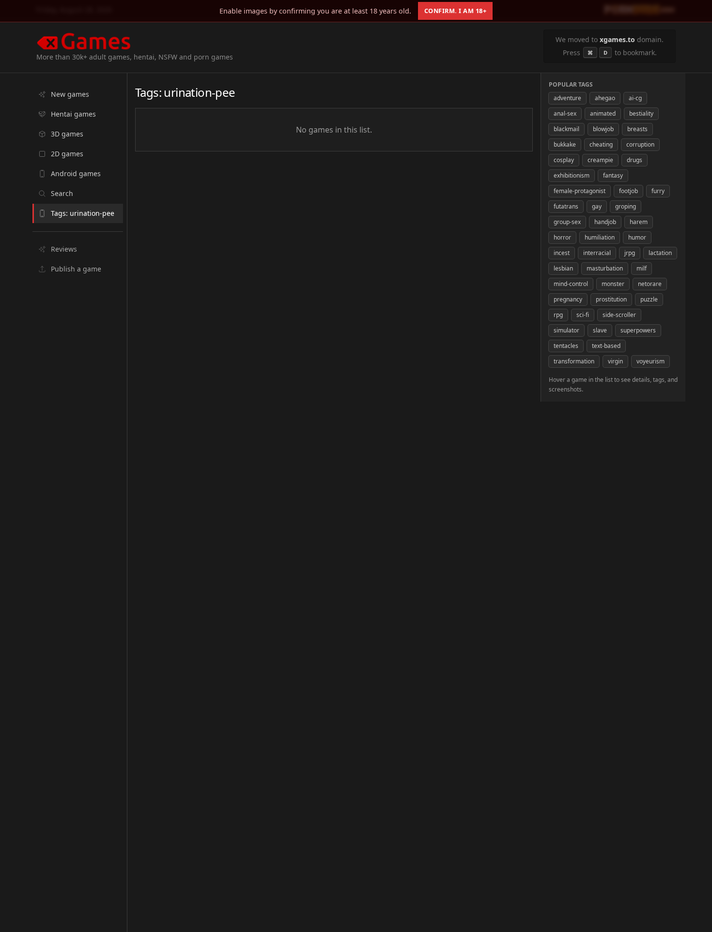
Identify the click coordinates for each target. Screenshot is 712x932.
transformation (574, 361)
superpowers (638, 330)
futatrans (566, 206)
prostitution (611, 299)
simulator (566, 330)
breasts (637, 129)
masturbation (605, 268)
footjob (628, 191)
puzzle (649, 299)
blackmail (566, 129)
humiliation (600, 237)
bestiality (641, 113)
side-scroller (619, 315)
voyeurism (650, 361)
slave (600, 330)
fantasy (613, 175)
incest (562, 253)
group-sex (567, 222)
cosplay (564, 160)
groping (625, 206)
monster (613, 284)
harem (639, 222)
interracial (597, 253)
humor (637, 237)
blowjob (603, 129)
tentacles (566, 346)
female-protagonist (579, 191)
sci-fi (582, 315)
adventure (567, 98)
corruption (640, 144)
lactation (660, 253)
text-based (606, 346)
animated (603, 113)
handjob (605, 222)
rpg (558, 315)
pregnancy (568, 299)
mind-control (571, 284)
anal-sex (565, 113)
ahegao (605, 98)
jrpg (629, 253)
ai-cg (635, 98)
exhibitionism (571, 175)
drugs (634, 160)
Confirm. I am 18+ (455, 10)
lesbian (563, 268)
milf (641, 268)
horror (562, 237)
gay (597, 206)
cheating (601, 144)
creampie (600, 160)
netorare (650, 284)
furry (658, 191)
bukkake (565, 144)
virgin (615, 361)
